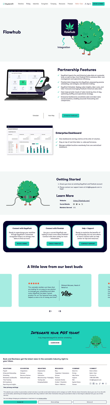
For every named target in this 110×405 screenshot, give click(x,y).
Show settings (55, 402)
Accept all (20, 402)
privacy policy (43, 398)
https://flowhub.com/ (81, 201)
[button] (21, 4)
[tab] (36, 115)
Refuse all (90, 402)
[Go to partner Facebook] (76, 204)
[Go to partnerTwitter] (82, 204)
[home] (8, 4)
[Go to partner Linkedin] (79, 204)
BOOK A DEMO (98, 4)
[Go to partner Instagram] (74, 204)
